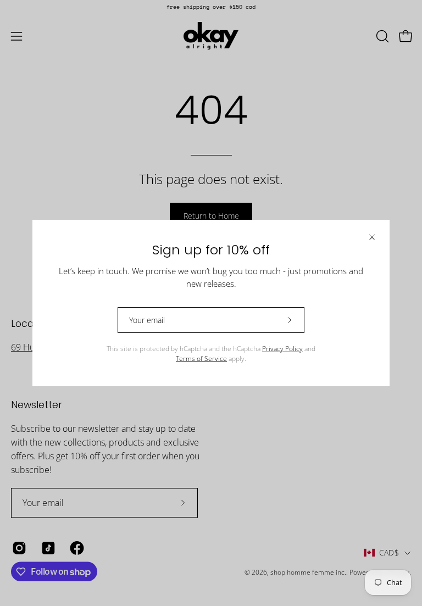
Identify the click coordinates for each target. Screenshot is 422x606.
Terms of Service (201, 358)
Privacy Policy (282, 348)
